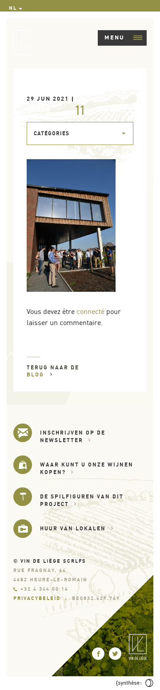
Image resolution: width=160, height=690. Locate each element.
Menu (114, 37)
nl (13, 8)
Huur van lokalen (73, 528)
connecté (90, 311)
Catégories (51, 133)
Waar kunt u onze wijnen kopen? (86, 468)
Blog (36, 374)
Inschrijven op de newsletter (72, 436)
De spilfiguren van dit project (82, 500)
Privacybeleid (36, 598)
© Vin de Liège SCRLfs (49, 561)
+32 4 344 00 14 (44, 589)
